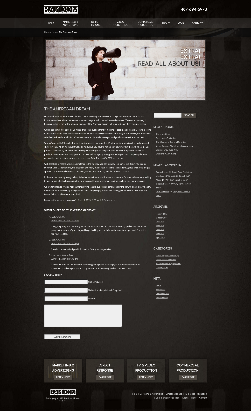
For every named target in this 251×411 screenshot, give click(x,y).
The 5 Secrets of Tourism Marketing (171, 142)
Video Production (120, 23)
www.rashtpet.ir (162, 192)
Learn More (63, 377)
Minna (158, 180)
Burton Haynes (162, 172)
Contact (197, 23)
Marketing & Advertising (70, 23)
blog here (160, 176)
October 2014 (161, 218)
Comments (162, 294)
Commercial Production (145, 23)
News (181, 23)
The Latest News (163, 134)
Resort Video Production (166, 138)
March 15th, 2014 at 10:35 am (65, 221)
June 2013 (160, 230)
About (166, 23)
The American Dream (67, 109)
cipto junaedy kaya (59, 255)
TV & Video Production (196, 394)
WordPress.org (162, 298)
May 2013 (160, 234)
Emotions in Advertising (166, 154)
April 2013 (160, 238)
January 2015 (161, 214)
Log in (158, 286)
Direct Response (95, 23)
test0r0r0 (55, 217)
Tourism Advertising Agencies (168, 264)
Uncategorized (59, 200)
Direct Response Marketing (167, 256)
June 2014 (160, 222)
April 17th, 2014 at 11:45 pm (64, 259)
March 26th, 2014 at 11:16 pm (65, 244)
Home (51, 23)
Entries (160, 290)
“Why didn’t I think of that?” (178, 176)
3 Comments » (108, 200)
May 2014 (160, 226)
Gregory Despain (163, 184)
